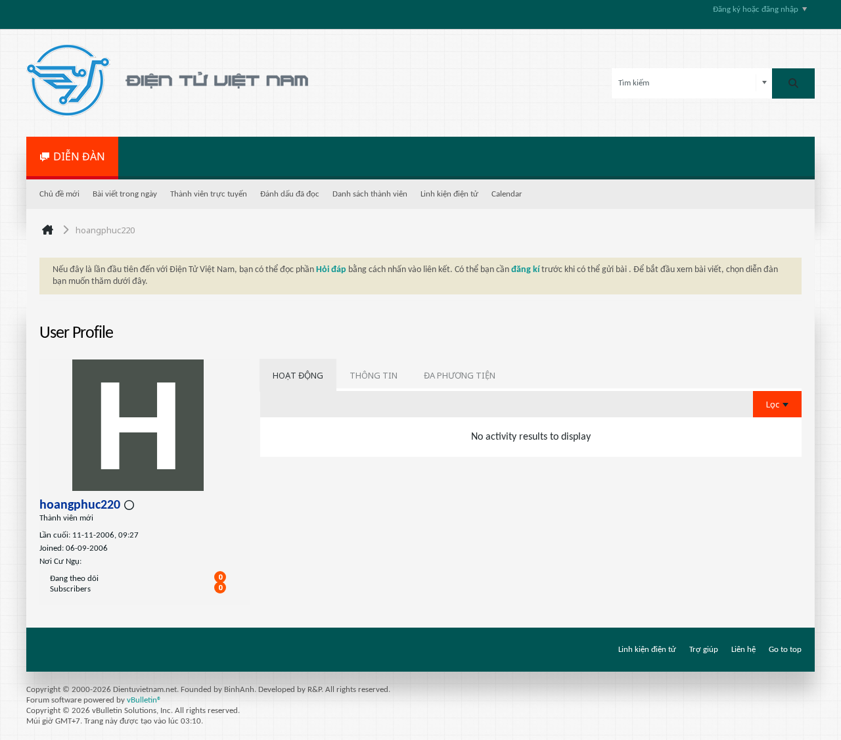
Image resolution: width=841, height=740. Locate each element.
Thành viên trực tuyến (208, 194)
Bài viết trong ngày (125, 194)
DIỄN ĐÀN (79, 156)
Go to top (785, 649)
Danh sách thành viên (369, 194)
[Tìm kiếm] (793, 83)
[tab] (298, 375)
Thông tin (374, 375)
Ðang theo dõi (74, 578)
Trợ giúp (703, 649)
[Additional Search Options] (764, 83)
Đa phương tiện (459, 375)
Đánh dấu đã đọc (289, 194)
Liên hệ (743, 649)
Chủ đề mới (59, 194)
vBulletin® (144, 700)
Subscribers (70, 589)
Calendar (506, 194)
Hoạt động (298, 375)
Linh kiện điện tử (449, 194)
